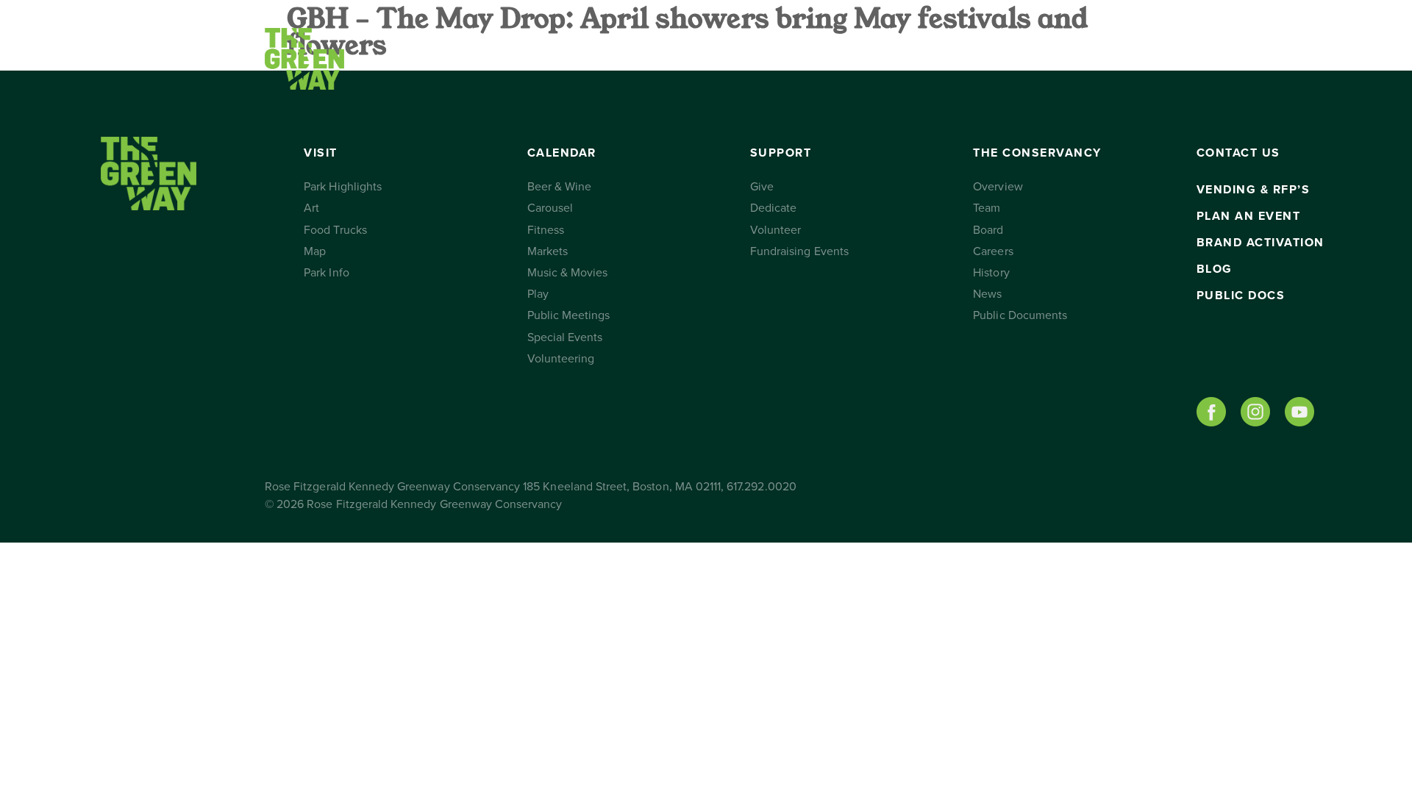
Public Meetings (568, 315)
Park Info (326, 272)
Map (315, 251)
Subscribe (1075, 58)
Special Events (565, 337)
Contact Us (972, 58)
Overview (997, 186)
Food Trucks (335, 230)
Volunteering (561, 358)
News (987, 294)
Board (988, 230)
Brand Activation (1260, 242)
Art (311, 208)
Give (762, 186)
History (991, 272)
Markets (547, 251)
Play (538, 294)
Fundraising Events (799, 251)
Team (986, 208)
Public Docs (1241, 295)
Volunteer (775, 230)
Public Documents (1020, 315)
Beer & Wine (559, 186)
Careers (993, 251)
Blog (1215, 269)
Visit (417, 59)
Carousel (550, 208)
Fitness (545, 230)
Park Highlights (343, 186)
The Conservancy (844, 58)
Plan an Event (1249, 216)
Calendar (540, 59)
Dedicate (773, 208)
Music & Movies (567, 272)
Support (680, 59)
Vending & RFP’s (1254, 189)
